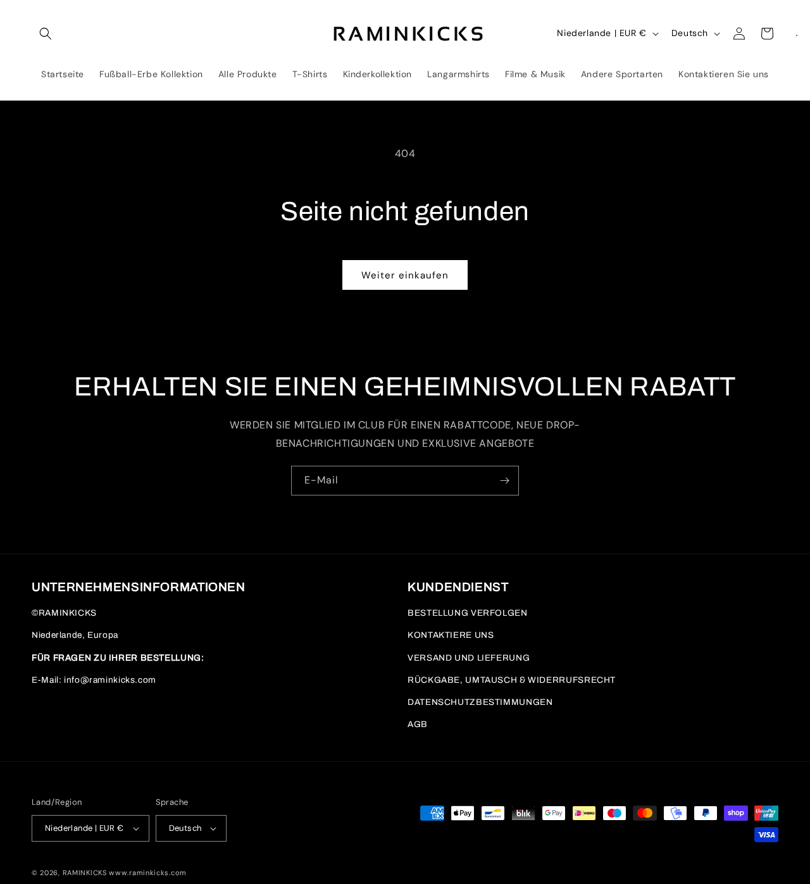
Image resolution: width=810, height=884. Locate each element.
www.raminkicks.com (148, 872)
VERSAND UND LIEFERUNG (469, 658)
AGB (418, 724)
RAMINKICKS (85, 872)
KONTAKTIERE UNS (451, 635)
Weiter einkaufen (405, 275)
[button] (45, 33)
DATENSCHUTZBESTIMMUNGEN (480, 702)
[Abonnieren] (504, 480)
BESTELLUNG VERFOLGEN (468, 613)
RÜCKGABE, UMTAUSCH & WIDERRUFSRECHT (512, 680)
